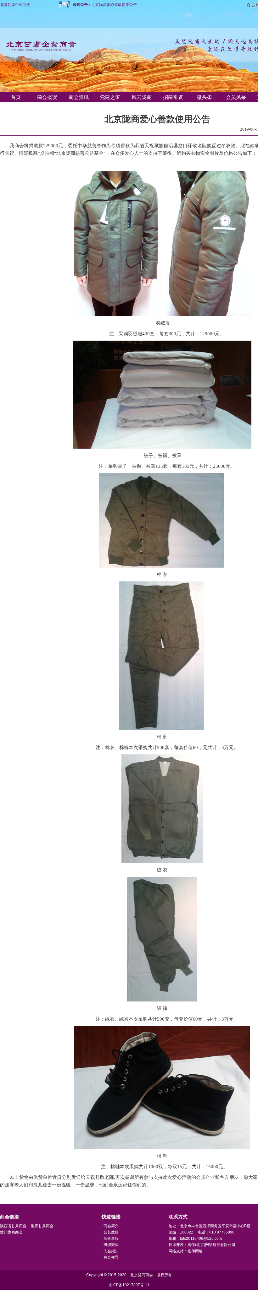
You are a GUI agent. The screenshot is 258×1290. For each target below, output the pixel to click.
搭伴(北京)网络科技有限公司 (211, 1245)
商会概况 (47, 97)
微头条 (204, 97)
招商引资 (173, 97)
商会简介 (111, 1226)
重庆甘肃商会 (42, 1226)
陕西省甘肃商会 (13, 1226)
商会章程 (111, 1238)
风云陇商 (142, 97)
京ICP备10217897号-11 (129, 1285)
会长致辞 (111, 1232)
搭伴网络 (195, 1251)
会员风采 (236, 97)
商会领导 (111, 1257)
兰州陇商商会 (11, 1232)
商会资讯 (79, 97)
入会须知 (111, 1251)
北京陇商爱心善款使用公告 (114, 5)
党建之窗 (110, 97)
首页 (16, 97)
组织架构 (111, 1245)
